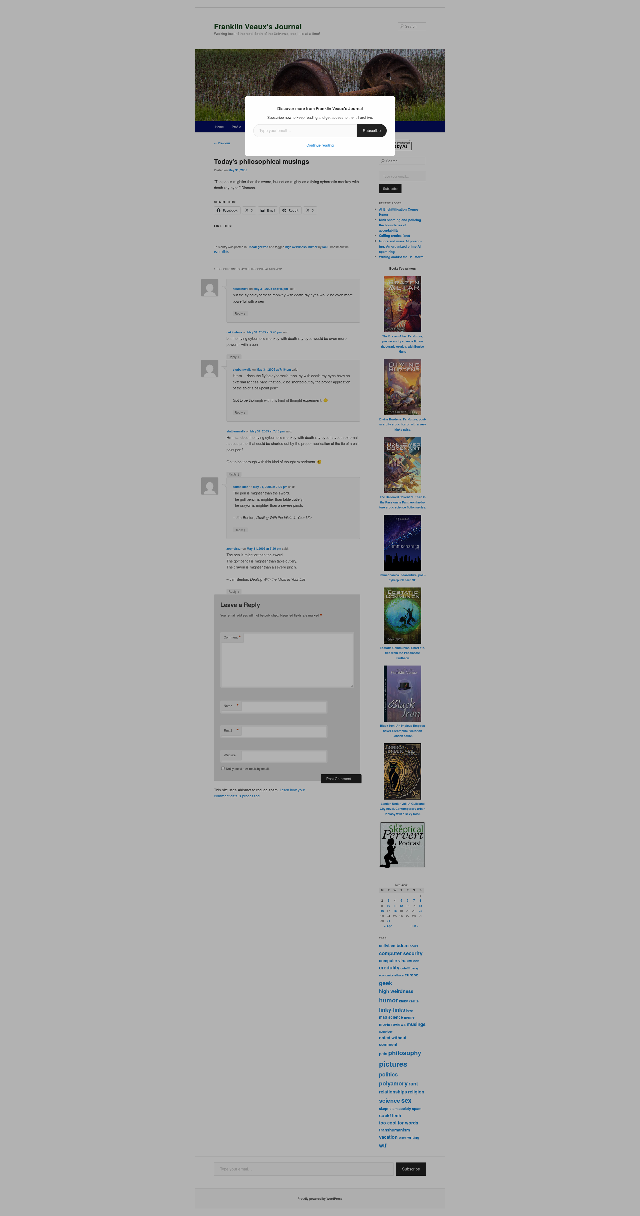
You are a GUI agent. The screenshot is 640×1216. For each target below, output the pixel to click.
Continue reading (320, 145)
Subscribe (372, 130)
